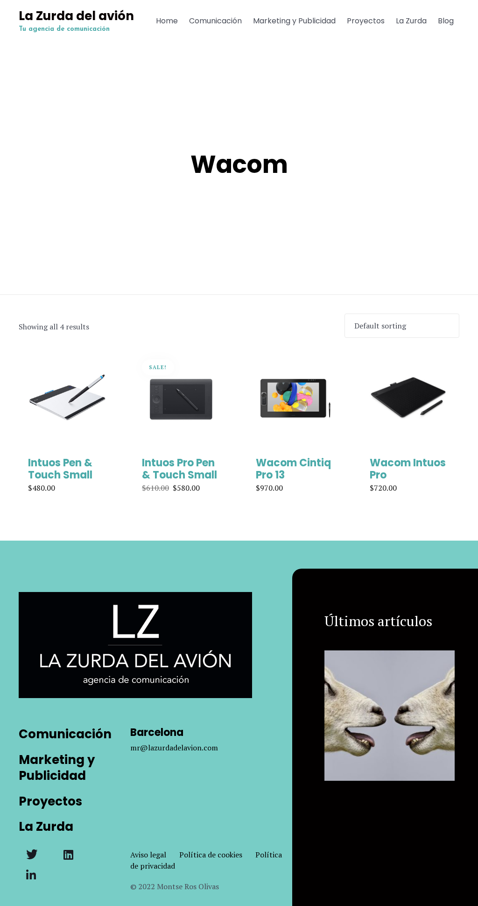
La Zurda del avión (76, 16)
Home (167, 20)
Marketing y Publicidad (294, 20)
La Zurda (411, 20)
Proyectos (366, 20)
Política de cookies (217, 854)
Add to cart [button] (67, 445)
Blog (446, 20)
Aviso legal (154, 854)
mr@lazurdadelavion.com (174, 747)
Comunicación (215, 20)
